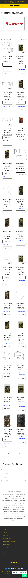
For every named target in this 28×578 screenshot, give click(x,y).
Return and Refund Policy (9, 541)
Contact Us (5, 535)
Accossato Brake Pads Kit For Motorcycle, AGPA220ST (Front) (20, 433)
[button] (2, 5)
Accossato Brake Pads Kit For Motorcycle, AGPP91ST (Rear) (7, 59)
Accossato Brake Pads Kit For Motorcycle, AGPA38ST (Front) (20, 337)
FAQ (4, 557)
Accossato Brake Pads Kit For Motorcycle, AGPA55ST (7, 400)
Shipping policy (22, 573)
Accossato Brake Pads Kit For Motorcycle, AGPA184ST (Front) (20, 202)
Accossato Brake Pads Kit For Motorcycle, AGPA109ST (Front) (7, 234)
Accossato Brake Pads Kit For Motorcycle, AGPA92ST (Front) (20, 59)
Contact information (7, 575)
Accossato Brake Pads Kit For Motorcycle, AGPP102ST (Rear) (20, 369)
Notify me (7, 65)
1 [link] (8, 453)
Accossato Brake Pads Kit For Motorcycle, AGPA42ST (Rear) (7, 306)
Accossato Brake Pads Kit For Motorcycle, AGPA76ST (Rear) (21, 131)
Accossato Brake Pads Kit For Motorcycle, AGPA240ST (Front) (7, 433)
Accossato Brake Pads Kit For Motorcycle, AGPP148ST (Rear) (7, 202)
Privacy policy (7, 573)
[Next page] (19, 453)
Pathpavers (8, 571)
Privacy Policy (6, 544)
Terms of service (14, 573)
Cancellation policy (16, 575)
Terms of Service (7, 538)
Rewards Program (7, 547)
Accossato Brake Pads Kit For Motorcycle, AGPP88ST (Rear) (7, 131)
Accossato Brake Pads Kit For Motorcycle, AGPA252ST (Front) (7, 270)
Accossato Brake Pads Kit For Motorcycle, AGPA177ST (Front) (20, 96)
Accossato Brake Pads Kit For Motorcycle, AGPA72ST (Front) (7, 166)
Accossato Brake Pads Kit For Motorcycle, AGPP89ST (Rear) (20, 165)
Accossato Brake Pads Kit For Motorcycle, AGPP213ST (20, 306)
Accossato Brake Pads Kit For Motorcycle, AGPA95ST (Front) (20, 401)
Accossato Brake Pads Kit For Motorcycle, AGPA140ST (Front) (20, 270)
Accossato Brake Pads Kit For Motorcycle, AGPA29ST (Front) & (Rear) (20, 234)
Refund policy (6, 550)
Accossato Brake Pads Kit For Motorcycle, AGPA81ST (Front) (7, 337)
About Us (5, 532)
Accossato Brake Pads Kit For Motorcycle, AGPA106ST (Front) (7, 96)
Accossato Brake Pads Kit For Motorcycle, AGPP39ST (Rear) (7, 368)
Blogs (4, 553)
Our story (5, 529)
